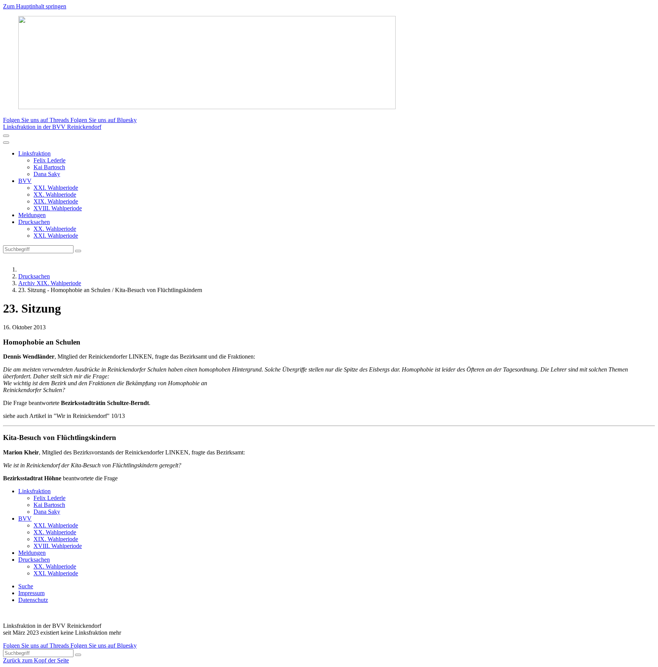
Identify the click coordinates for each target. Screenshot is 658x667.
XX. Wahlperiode (55, 194)
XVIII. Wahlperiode (58, 208)
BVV (25, 181)
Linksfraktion (34, 153)
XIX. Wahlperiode (56, 201)
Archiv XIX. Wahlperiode (49, 283)
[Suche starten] (78, 251)
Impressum (31, 593)
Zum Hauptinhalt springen (34, 6)
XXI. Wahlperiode (56, 187)
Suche (25, 586)
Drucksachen (34, 222)
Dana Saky (47, 174)
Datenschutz (33, 600)
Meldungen (32, 215)
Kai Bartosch (49, 167)
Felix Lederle (49, 160)
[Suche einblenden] (6, 136)
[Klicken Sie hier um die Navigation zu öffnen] (6, 142)
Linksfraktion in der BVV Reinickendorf (52, 127)
